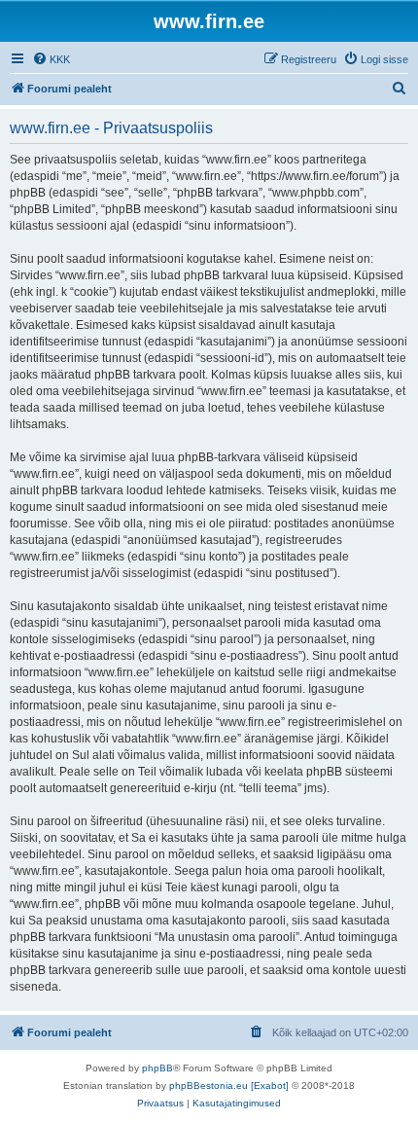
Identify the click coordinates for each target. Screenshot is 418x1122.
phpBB (157, 1068)
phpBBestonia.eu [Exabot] (229, 1085)
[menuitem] (51, 59)
